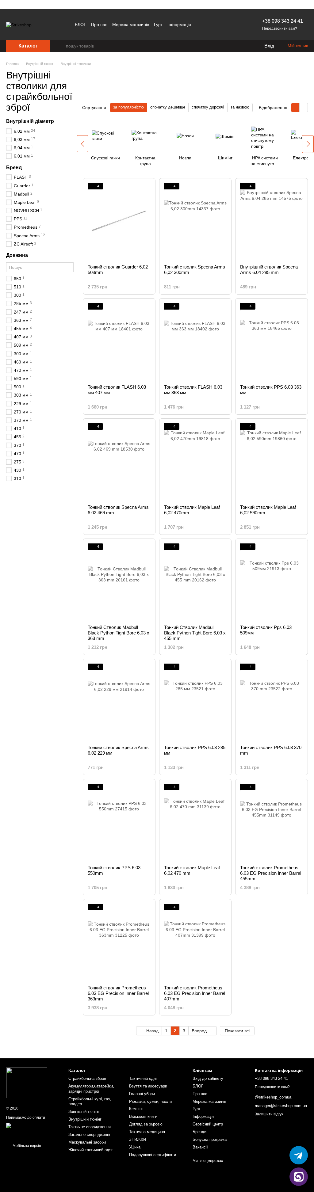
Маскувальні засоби (87, 1142)
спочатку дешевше (167, 107)
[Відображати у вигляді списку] (304, 107)
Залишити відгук (269, 1114)
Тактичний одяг (143, 1078)
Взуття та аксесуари (148, 1086)
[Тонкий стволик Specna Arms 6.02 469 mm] (119, 461)
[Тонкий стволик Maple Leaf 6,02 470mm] (195, 461)
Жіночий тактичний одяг (90, 1150)
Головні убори (142, 1093)
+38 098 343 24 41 (282, 21)
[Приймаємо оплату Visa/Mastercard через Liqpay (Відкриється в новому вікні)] (32, 1130)
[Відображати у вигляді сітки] (295, 107)
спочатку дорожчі (208, 107)
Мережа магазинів (130, 24)
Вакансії (200, 1147)
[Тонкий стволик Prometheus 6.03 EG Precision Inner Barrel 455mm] (271, 822)
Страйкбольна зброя (87, 1078)
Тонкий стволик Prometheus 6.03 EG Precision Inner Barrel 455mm (270, 873)
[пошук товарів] (61, 46)
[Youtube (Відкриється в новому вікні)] (237, 24)
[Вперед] (308, 144)
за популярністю (128, 107)
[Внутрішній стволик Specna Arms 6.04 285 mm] (271, 221)
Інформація (179, 24)
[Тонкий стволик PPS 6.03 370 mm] (271, 702)
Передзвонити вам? (279, 28)
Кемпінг (136, 1108)
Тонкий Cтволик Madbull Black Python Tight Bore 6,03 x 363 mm (118, 633)
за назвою (240, 107)
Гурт (158, 24)
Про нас (99, 24)
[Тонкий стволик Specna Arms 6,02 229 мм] (119, 702)
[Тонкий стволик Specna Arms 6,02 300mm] (195, 221)
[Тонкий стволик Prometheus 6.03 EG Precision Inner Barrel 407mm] (195, 942)
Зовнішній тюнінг (83, 1111)
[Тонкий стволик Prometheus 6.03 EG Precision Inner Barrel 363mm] (119, 942)
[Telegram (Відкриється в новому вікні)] (222, 24)
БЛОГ (80, 24)
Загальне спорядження (89, 1134)
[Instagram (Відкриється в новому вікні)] (215, 24)
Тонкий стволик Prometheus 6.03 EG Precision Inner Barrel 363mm (118, 993)
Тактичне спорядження (89, 1127)
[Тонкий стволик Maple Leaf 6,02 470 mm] (195, 822)
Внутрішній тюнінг (84, 1119)
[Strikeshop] (26, 1082)
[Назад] (82, 143)
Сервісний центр (208, 1124)
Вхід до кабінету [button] (208, 1078)
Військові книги (143, 1116)
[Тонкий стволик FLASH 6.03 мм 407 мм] (119, 341)
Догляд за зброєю (146, 1124)
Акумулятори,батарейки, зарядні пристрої (91, 1089)
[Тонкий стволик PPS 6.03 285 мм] (195, 702)
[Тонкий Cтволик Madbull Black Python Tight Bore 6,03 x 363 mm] (119, 581)
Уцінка (134, 1147)
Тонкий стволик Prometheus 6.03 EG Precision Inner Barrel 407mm (194, 993)
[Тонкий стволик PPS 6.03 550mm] (119, 822)
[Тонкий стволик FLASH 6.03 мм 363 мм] (195, 341)
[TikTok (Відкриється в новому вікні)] (230, 24)
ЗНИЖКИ (137, 1139)
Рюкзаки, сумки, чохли (150, 1101)
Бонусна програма (210, 1139)
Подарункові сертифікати (152, 1154)
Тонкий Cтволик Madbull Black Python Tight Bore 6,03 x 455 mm (195, 633)
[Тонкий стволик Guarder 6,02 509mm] (119, 221)
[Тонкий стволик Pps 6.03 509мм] (271, 581)
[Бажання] (246, 46)
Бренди (199, 1131)
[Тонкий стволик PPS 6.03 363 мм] (271, 341)
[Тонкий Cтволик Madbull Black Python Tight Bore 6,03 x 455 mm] (195, 581)
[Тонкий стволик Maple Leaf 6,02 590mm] (271, 461)
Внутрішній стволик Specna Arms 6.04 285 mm (269, 269)
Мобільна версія (26, 1146)
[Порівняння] (234, 46)
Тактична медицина (147, 1131)
